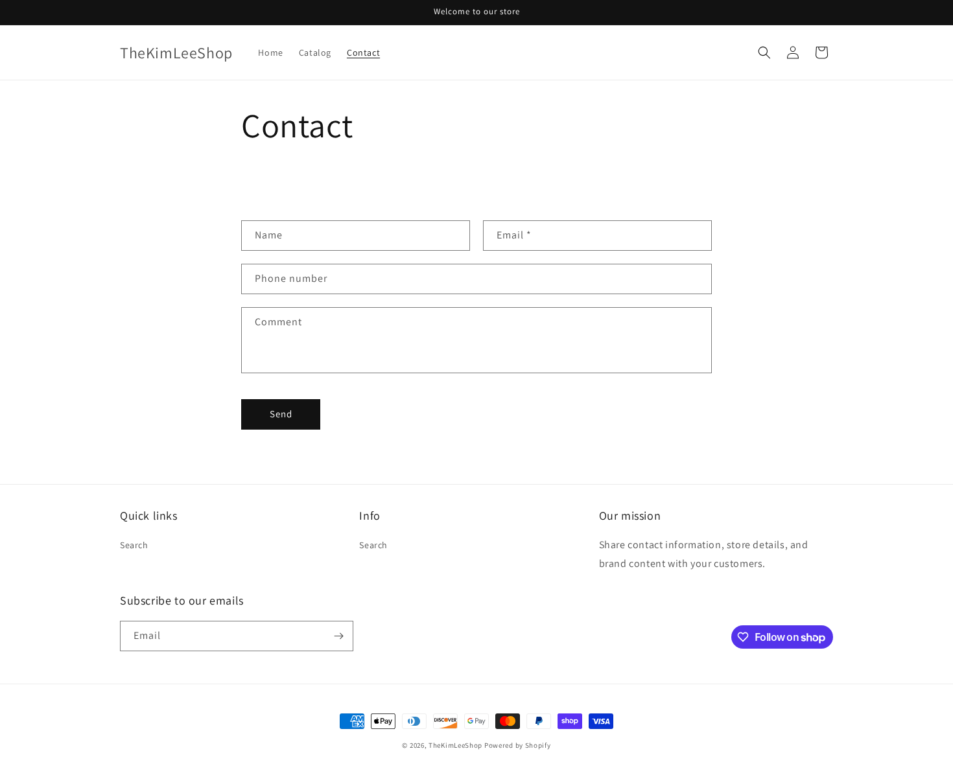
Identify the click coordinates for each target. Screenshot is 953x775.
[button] (764, 52)
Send (281, 414)
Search (134, 545)
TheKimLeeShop (455, 745)
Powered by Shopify (517, 745)
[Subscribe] (338, 636)
